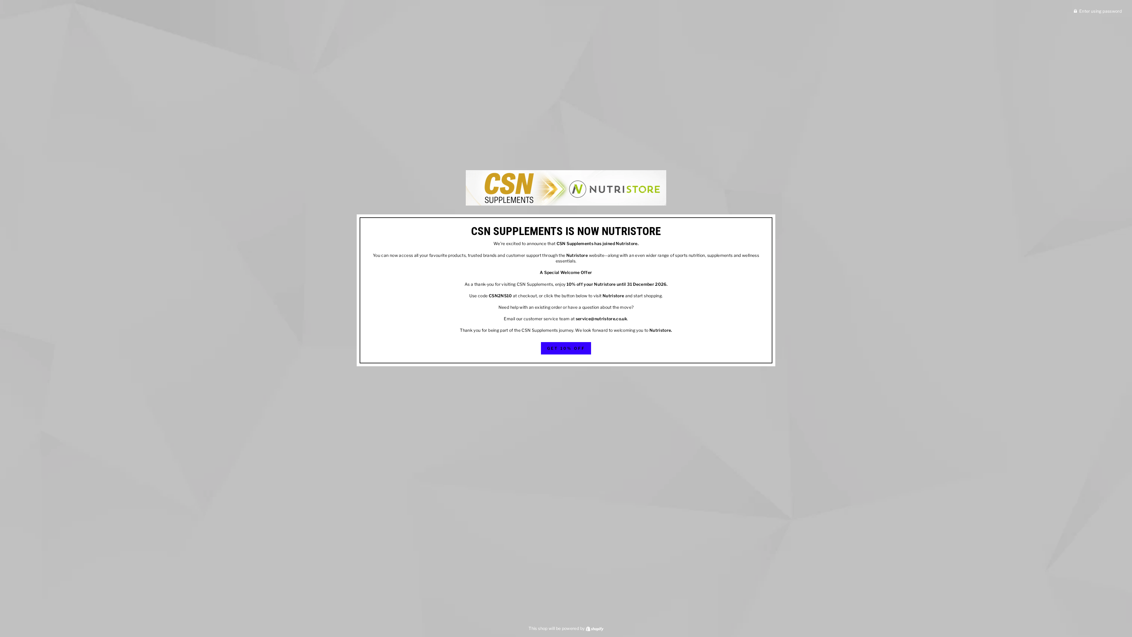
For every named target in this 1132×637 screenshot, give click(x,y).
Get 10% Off (566, 348)
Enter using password (1100, 11)
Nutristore (627, 243)
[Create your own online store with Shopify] (594, 628)
